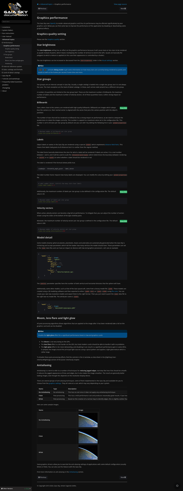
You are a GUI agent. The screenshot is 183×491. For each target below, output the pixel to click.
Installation (6, 27)
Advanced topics (8, 39)
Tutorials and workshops (11, 79)
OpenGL (53, 23)
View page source (120, 4)
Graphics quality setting (12, 49)
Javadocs (5, 85)
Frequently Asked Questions (12, 82)
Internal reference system (12, 66)
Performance (8, 43)
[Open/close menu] (1, 27)
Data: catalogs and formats (13, 70)
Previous (43, 8)
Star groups (8, 54)
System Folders (7, 30)
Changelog (6, 88)
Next (122, 8)
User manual (6, 36)
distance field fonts (112, 145)
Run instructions (8, 33)
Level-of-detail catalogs (11, 73)
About (4, 91)
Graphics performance (11, 46)
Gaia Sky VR (6, 76)
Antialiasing (8, 63)
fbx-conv (115, 291)
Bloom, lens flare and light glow (14, 60)
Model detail (8, 57)
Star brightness (9, 52)
